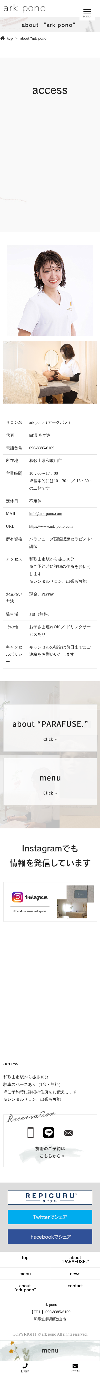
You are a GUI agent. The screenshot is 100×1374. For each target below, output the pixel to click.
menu (25, 1274)
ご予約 (75, 1370)
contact (75, 1286)
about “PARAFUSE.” (75, 1260)
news (75, 1274)
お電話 (25, 1370)
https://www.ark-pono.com (51, 526)
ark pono (50, 1304)
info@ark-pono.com (45, 513)
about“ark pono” (25, 1288)
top (10, 38)
